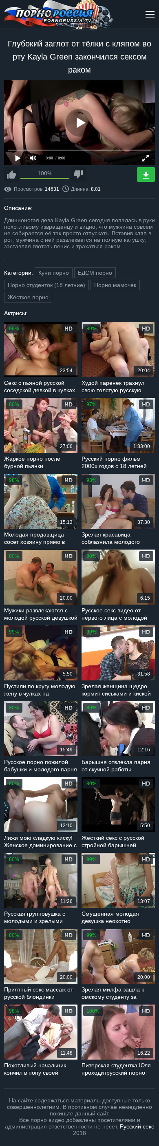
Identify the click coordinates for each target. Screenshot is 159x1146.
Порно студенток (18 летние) (46, 285)
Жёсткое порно (28, 297)
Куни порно (53, 272)
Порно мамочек (115, 285)
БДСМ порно (95, 272)
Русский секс (137, 1126)
